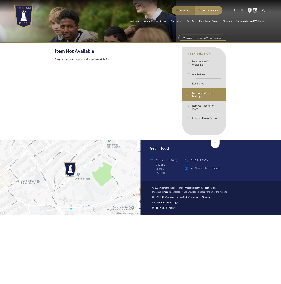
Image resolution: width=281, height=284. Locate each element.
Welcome (187, 38)
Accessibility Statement (188, 197)
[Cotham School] (23, 16)
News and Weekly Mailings (209, 38)
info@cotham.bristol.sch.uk (205, 168)
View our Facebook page (166, 202)
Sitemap (206, 197)
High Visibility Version (163, 197)
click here (163, 191)
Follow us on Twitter (165, 207)
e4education (209, 187)
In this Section (199, 53)
